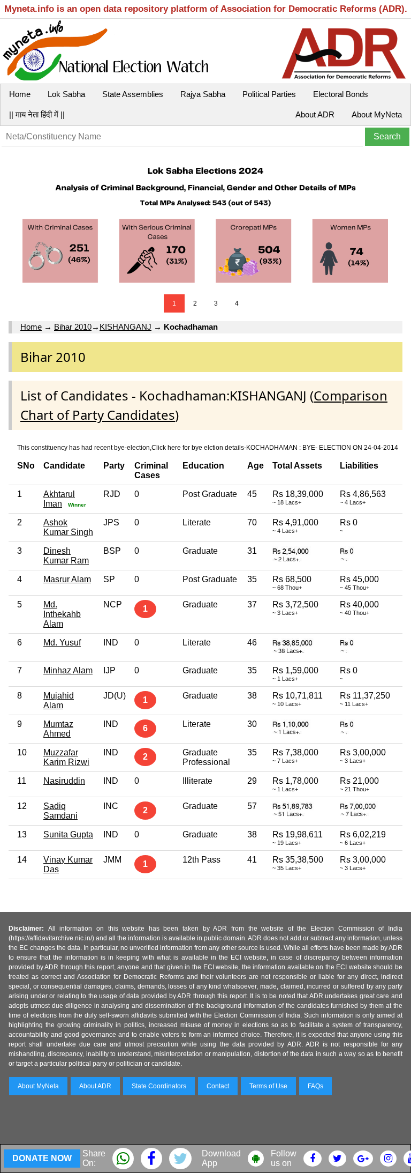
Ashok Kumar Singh (68, 527)
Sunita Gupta (68, 834)
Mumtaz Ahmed (58, 728)
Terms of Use (268, 1086)
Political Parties (269, 94)
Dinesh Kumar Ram (66, 555)
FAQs (315, 1086)
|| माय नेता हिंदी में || (37, 114)
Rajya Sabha (202, 94)
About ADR (314, 114)
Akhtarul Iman (59, 498)
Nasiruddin (64, 780)
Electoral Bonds (340, 94)
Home (20, 94)
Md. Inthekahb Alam (62, 614)
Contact (218, 1086)
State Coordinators (159, 1086)
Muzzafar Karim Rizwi (66, 757)
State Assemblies (132, 94)
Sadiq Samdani (60, 810)
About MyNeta (377, 114)
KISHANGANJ (125, 326)
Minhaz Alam (68, 670)
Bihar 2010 (73, 326)
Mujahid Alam (58, 700)
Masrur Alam (67, 579)
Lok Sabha (66, 94)
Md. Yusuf (62, 642)
